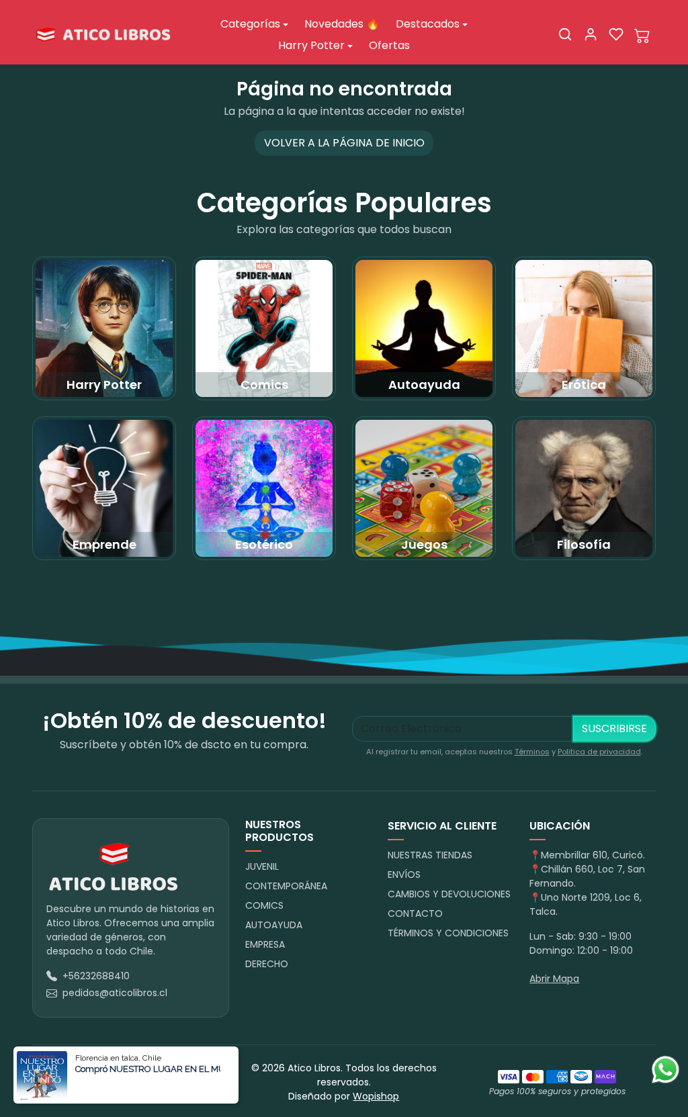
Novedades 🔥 (342, 24)
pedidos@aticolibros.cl (114, 992)
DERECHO (266, 964)
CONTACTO (415, 913)
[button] (565, 34)
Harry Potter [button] (311, 45)
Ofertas (389, 45)
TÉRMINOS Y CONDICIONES (448, 933)
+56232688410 (96, 976)
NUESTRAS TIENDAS (430, 855)
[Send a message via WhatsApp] (665, 1069)
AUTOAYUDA (273, 925)
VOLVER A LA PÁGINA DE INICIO (344, 142)
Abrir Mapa (554, 978)
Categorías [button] (250, 24)
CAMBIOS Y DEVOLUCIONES (449, 894)
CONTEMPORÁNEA (286, 886)
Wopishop (376, 1096)
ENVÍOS (404, 874)
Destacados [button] (428, 24)
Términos (532, 751)
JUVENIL (262, 866)
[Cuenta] (590, 34)
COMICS (264, 905)
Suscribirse (614, 728)
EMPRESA (265, 944)
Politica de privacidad (599, 751)
